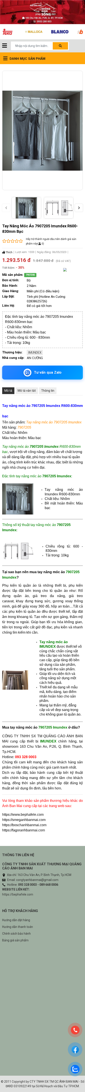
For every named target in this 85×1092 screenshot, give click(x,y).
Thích (8, 252)
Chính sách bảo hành (16, 933)
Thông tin (47, 390)
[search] (60, 46)
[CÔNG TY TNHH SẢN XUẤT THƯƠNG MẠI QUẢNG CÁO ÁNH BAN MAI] (42, 12)
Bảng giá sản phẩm (15, 940)
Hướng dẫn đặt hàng (16, 920)
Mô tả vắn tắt (27, 390)
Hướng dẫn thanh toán (17, 927)
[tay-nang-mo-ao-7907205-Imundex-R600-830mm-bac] (26, 208)
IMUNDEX (34, 353)
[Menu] (4, 46)
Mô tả (8, 390)
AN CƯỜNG (35, 358)
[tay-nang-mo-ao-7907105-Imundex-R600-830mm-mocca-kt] (58, 208)
